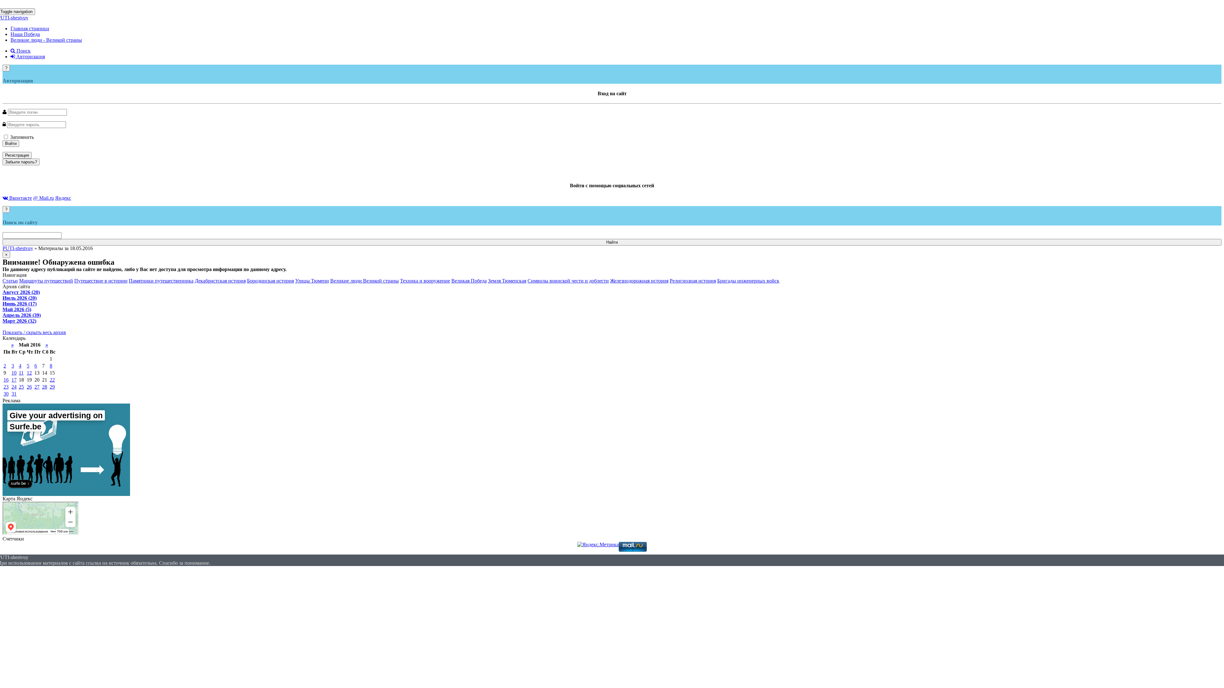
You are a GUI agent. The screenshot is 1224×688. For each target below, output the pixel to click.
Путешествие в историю (100, 280)
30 (6, 394)
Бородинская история (270, 280)
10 (14, 373)
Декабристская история (220, 280)
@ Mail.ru (43, 198)
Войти (11, 143)
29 (52, 387)
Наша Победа (25, 34)
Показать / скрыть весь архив (34, 332)
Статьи (10, 280)
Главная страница (30, 28)
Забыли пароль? (21, 162)
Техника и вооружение (425, 280)
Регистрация (17, 155)
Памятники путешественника (161, 280)
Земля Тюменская (507, 280)
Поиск (23, 51)
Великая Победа (469, 280)
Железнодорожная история (639, 280)
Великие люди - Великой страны (46, 40)
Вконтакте (20, 198)
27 (37, 387)
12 (29, 373)
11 (21, 373)
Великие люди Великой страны (364, 280)
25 (21, 387)
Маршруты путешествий (46, 280)
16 (6, 380)
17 (14, 380)
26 (29, 387)
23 (6, 387)
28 (44, 387)
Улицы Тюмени (312, 280)
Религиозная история (693, 280)
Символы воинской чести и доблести (568, 280)
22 (52, 380)
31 (14, 394)
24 (14, 387)
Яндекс (63, 198)
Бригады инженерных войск (748, 280)
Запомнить (21, 137)
